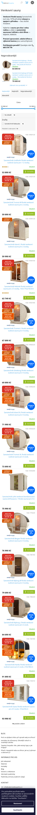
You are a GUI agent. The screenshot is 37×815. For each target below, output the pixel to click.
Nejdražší (15, 91)
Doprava (4, 764)
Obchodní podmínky (8, 774)
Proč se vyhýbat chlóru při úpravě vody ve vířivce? (18, 737)
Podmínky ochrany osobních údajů (13, 777)
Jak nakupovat (6, 761)
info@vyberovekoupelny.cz (13, 787)
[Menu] (32, 3)
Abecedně (5, 95)
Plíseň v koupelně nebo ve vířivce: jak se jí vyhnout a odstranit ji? (18, 751)
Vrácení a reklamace (8, 772)
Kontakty (4, 766)
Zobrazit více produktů (17, 85)
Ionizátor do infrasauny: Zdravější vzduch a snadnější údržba (16, 741)
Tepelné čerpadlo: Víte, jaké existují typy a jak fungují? (16, 746)
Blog (2, 769)
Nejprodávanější (26, 91)
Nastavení (18, 803)
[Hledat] (22, 3)
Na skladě (10, 115)
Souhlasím (17, 810)
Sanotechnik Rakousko (14, 124)
